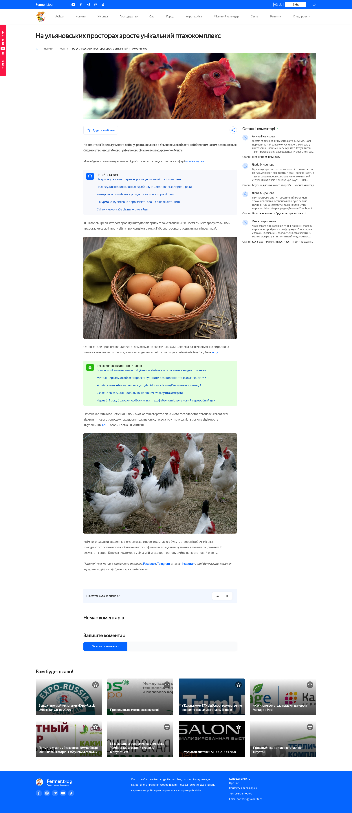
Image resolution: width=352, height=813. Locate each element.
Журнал (103, 16)
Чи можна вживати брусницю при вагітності (278, 213)
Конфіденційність (239, 778)
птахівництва (194, 161)
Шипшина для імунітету (266, 157)
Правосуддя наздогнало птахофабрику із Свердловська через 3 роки (144, 187)
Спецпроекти (301, 16)
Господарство (129, 16)
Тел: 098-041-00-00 (240, 793)
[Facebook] (81, 4)
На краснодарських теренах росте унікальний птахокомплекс (139, 179)
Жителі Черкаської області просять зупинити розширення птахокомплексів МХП (152, 378)
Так (217, 596)
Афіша (59, 16)
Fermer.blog (41, 16)
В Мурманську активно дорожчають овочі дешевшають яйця (138, 202)
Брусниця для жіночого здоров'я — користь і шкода (283, 185)
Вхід (296, 4)
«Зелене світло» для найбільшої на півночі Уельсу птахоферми (140, 393)
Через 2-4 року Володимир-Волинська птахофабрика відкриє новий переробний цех (156, 400)
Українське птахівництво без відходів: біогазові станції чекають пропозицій (149, 385)
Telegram (163, 563)
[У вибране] (95, 684)
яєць (215, 352)
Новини (81, 16)
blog (44, 4)
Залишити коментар (105, 646)
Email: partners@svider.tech (245, 799)
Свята (254, 16)
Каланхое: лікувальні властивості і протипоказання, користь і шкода (283, 241)
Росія (62, 48)
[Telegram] (88, 4)
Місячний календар (226, 16)
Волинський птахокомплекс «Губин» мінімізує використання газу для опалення (151, 370)
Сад (151, 16)
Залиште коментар (104, 635)
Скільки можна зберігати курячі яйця (122, 209)
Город (170, 16)
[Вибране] (314, 4)
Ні (227, 596)
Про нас (234, 783)
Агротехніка (194, 16)
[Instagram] (96, 4)
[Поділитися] (233, 130)
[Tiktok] (103, 4)
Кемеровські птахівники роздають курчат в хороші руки (135, 194)
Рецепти (275, 16)
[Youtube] (73, 4)
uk (279, 5)
